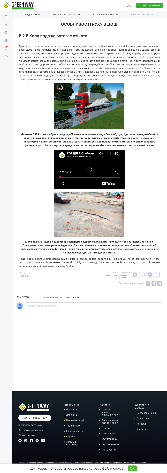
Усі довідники (32, 14)
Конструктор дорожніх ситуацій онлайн (110, 412)
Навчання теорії (75, 420)
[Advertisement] (89, 359)
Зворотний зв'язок (34, 417)
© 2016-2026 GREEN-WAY (30, 425)
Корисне (105, 404)
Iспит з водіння (74, 431)
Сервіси (70, 436)
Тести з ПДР (73, 425)
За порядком (72, 297)
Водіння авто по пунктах (66, 14)
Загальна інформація (72, 443)
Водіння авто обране (142, 14)
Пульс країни (108, 449)
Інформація (72, 404)
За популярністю (52, 297)
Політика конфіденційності (30, 430)
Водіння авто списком (105, 14)
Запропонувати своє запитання (109, 421)
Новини (105, 428)
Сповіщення (108, 433)
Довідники (71, 414)
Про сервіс (72, 409)
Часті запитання (110, 444)
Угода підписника (26, 435)
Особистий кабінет (149, 5)
